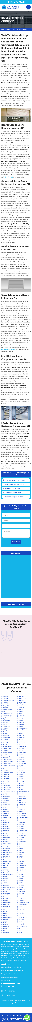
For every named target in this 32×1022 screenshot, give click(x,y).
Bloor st (21, 886)
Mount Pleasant (7, 898)
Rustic (5, 820)
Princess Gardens (7, 851)
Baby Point (21, 912)
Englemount (22, 795)
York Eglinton (6, 703)
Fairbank (21, 788)
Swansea (5, 792)
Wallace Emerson (7, 745)
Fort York (21, 779)
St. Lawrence (6, 803)
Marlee (5, 920)
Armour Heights (23, 916)
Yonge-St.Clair (7, 705)
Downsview (22, 818)
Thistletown (6, 775)
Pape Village (6, 870)
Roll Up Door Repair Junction (19, 29)
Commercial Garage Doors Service (12, 969)
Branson (21, 879)
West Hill (5, 742)
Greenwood (22, 768)
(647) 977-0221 (16, 1)
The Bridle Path (7, 786)
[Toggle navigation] (28, 7)
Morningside (6, 905)
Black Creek (22, 890)
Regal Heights (7, 842)
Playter (5, 857)
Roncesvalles (6, 827)
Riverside (5, 831)
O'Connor (5, 883)
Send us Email (10, 990)
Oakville (5, 879)
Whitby (5, 729)
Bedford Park (22, 899)
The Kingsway (6, 779)
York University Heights (9, 699)
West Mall (5, 738)
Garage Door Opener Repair (12, 492)
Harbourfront (22, 760)
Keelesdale (21, 731)
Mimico (5, 912)
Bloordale (21, 885)
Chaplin (21, 857)
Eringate (21, 794)
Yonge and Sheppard (8, 712)
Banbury (21, 910)
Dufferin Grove (22, 814)
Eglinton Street (22, 801)
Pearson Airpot (7, 860)
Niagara (5, 890)
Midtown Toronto (7, 916)
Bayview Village (23, 903)
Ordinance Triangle (8, 873)
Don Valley (21, 823)
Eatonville (21, 805)
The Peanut (6, 777)
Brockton (21, 873)
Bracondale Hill (22, 883)
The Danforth (6, 784)
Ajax (20, 929)
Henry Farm (22, 758)
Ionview (21, 740)
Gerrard (21, 777)
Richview (5, 834)
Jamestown (22, 736)
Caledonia (21, 866)
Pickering (5, 859)
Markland (5, 922)
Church (20, 853)
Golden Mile (22, 771)
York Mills (5, 701)
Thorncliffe (6, 773)
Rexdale (5, 838)
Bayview (21, 905)
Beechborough (22, 898)
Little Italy (21, 699)
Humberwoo (22, 744)
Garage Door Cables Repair (12, 488)
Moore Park (6, 907)
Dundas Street (22, 812)
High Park (21, 757)
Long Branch (6, 931)
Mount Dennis (6, 901)
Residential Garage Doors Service (13, 496)
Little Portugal (22, 697)
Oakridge (5, 881)
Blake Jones (22, 888)
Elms (20, 799)
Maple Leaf (6, 925)
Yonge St (5, 706)
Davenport (21, 831)
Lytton (4, 929)
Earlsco (21, 810)
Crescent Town (22, 834)
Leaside (21, 705)
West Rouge (6, 736)
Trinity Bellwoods (7, 758)
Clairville (21, 847)
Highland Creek (23, 755)
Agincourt (21, 931)
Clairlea (20, 849)
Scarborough (6, 818)
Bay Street (21, 907)
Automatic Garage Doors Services (13, 480)
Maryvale (5, 918)
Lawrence (21, 706)
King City (21, 725)
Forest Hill (21, 781)
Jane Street (22, 734)
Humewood (22, 742)
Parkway (5, 864)
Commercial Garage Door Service (13, 484)
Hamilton (21, 764)
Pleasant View (6, 855)
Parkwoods (6, 862)
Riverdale (5, 833)
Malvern (5, 927)
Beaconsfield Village (24, 901)
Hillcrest (21, 753)
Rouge (5, 823)
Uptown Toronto (7, 751)
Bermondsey (22, 894)
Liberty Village (22, 701)
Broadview (21, 875)
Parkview (5, 866)
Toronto (5, 753)
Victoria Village (7, 747)
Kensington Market (23, 727)
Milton (5, 914)
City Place (21, 851)
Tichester (5, 768)
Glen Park (21, 775)
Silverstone (6, 812)
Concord (21, 838)
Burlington (21, 870)
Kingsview (21, 721)
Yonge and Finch (7, 714)
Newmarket (6, 896)
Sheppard (5, 814)
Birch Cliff (21, 892)
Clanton (21, 846)
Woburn (5, 723)
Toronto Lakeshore (8, 760)
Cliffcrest (21, 844)
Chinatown (21, 855)
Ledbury (21, 703)
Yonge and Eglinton (8, 716)
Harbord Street (22, 762)
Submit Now (16, 541)
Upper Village (6, 755)
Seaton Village (7, 816)
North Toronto (6, 888)
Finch (20, 786)
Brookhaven (22, 872)
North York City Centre (8, 886)
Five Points (21, 784)
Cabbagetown (22, 868)
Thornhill (5, 770)
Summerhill (6, 797)
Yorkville (5, 695)
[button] (2, 652)
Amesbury (21, 922)
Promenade (6, 849)
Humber (21, 749)
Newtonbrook (6, 894)
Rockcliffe (6, 829)
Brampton (21, 881)
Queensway (6, 844)
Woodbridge (6, 719)
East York (21, 807)
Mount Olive (6, 899)
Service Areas (5, 980)
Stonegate (6, 799)
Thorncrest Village (8, 771)
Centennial (21, 859)
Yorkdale (5, 697)
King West (21, 723)
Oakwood (5, 877)
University (5, 757)
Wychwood (6, 718)
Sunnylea (5, 794)
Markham (5, 924)
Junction (8, 29)
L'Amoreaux (22, 714)
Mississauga (6, 909)
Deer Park (21, 827)
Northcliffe (6, 885)
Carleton (21, 862)
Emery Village (22, 797)
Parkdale (5, 868)
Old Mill (5, 875)
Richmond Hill (6, 836)
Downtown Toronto (24, 816)
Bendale (21, 896)
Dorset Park (22, 821)
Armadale (21, 918)
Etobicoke (21, 792)
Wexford (5, 731)
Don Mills (21, 825)
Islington (21, 738)
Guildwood (21, 766)
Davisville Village (23, 829)
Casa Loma (22, 860)
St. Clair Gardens (7, 805)
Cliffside (21, 842)
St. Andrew (6, 807)
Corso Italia (22, 836)
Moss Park (6, 903)
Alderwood (22, 924)
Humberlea (21, 747)
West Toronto (6, 734)
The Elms (5, 783)
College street (22, 840)
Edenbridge (22, 803)
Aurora (20, 914)
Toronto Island (7, 762)
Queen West (6, 846)
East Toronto (22, 809)
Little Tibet (21, 695)
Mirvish (5, 910)
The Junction (6, 781)
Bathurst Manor (23, 909)
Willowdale (6, 727)
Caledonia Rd (22, 864)
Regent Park (6, 840)
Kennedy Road (22, 729)
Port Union (6, 853)
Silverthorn (6, 810)
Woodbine (6, 721)
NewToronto (6, 892)
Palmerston (6, 872)
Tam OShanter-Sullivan (9, 790)
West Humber (6, 740)
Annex (20, 920)
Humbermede (22, 745)
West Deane (6, 744)
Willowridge (6, 725)
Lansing (21, 708)
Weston (5, 732)
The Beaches (6, 788)
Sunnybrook (6, 795)
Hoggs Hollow (22, 751)
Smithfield (6, 809)
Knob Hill (21, 718)
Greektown (21, 770)
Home (2, 29)
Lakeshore (21, 712)
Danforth (21, 833)
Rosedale (5, 825)
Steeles (5, 801)
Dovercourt (21, 820)
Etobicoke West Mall (24, 790)
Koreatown (21, 716)
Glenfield (21, 773)
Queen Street (6, 847)
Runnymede (6, 821)
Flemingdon (22, 783)
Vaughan (5, 749)
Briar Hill (21, 877)
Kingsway (21, 719)
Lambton (21, 710)
